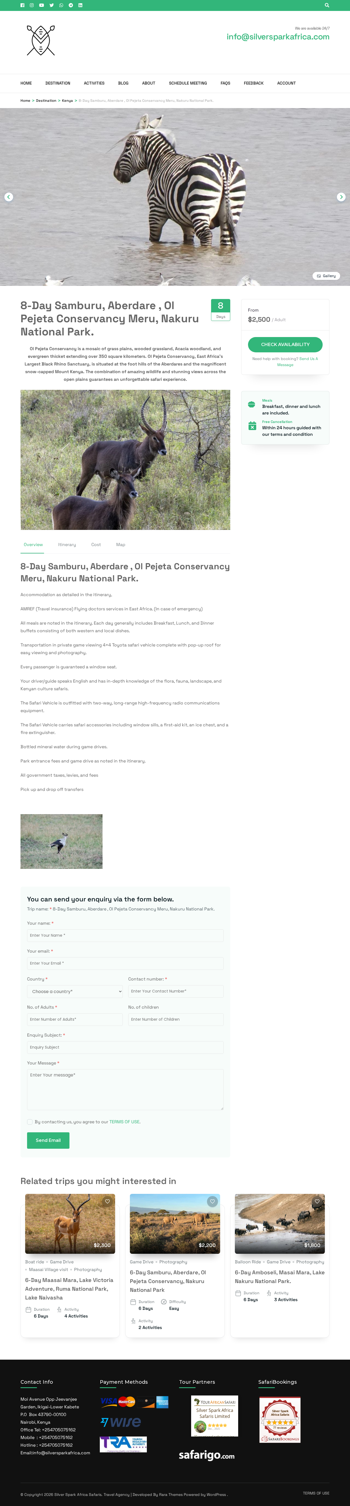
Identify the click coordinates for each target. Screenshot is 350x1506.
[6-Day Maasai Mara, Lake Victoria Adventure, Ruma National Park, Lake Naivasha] (70, 1224)
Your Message (43, 1063)
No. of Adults (42, 1007)
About (148, 83)
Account (286, 83)
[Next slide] (341, 197)
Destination (57, 83)
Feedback (254, 83)
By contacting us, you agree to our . (88, 1122)
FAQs (225, 83)
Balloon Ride (248, 1262)
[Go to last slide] (8, 197)
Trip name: (39, 909)
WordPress (216, 1494)
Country (37, 979)
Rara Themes (171, 1494)
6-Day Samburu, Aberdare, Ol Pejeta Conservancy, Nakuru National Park (168, 1281)
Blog (123, 83)
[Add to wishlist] (107, 1201)
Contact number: (147, 979)
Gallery (329, 275)
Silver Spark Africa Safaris (77, 1494)
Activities (94, 83)
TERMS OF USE (124, 1122)
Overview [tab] (33, 544)
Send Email (48, 1140)
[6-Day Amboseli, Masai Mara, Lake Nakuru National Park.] (280, 1224)
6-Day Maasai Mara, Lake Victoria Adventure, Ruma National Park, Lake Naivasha (69, 1288)
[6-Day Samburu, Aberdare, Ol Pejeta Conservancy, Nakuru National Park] (175, 1224)
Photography (88, 1269)
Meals (267, 400)
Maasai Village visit (48, 1269)
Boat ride (34, 1262)
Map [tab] (120, 544)
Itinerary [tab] (67, 544)
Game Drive (62, 1262)
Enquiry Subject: (46, 1035)
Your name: (40, 923)
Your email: (40, 951)
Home (26, 83)
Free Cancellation (277, 421)
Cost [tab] (96, 544)
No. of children (143, 1007)
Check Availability (285, 344)
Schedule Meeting (188, 83)
